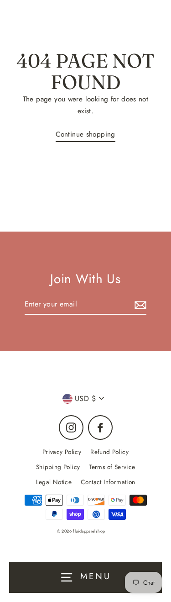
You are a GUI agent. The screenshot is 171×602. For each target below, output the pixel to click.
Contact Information (108, 481)
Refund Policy (109, 451)
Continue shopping (85, 134)
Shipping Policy (58, 466)
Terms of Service (112, 466)
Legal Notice (54, 481)
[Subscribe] (139, 304)
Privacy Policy (61, 451)
